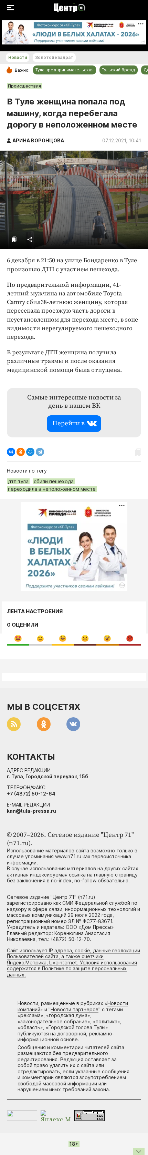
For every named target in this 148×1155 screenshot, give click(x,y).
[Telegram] (40, 452)
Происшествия (24, 86)
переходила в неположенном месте (52, 489)
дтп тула (18, 481)
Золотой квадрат (54, 57)
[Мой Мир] (30, 452)
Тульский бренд (118, 69)
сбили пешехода (54, 481)
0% (18, 638)
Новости (17, 57)
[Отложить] (14, 239)
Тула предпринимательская (64, 69)
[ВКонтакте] (11, 452)
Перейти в (68, 423)
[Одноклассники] (21, 452)
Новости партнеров (74, 1009)
